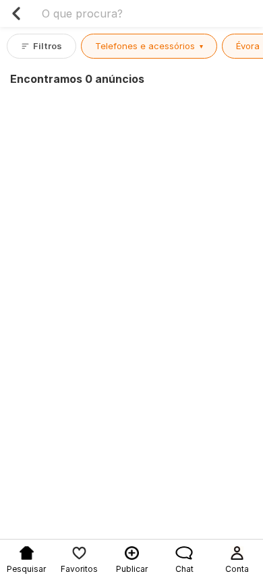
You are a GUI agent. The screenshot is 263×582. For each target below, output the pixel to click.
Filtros (47, 45)
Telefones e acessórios (149, 45)
